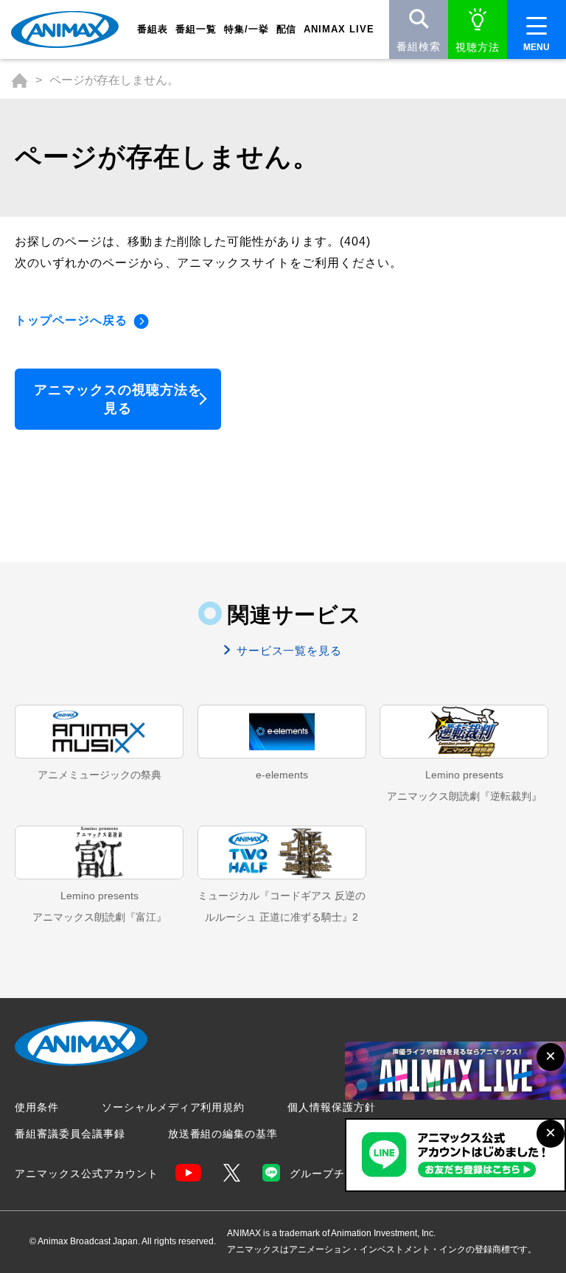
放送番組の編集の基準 (223, 1134)
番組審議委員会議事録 (70, 1134)
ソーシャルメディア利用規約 (173, 1107)
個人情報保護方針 (331, 1107)
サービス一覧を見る (288, 650)
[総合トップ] (19, 80)
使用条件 (37, 1107)
